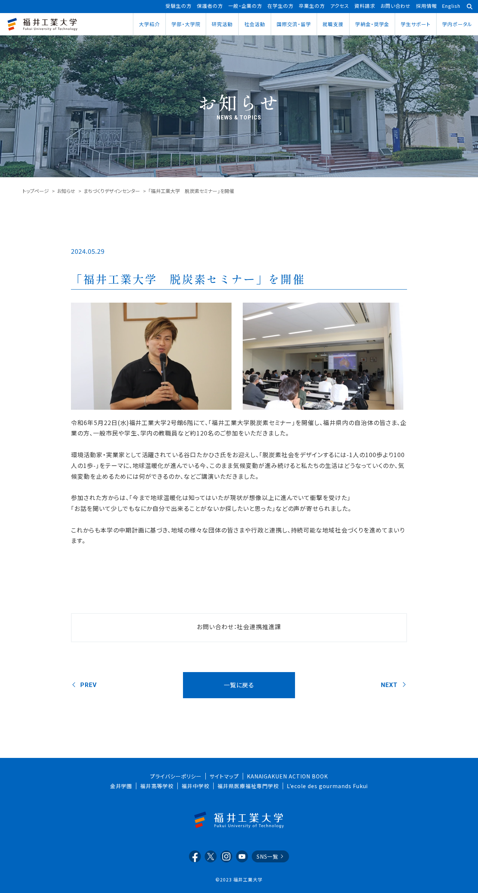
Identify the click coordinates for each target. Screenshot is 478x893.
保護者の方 (210, 5)
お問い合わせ (396, 5)
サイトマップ (224, 776)
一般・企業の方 (245, 5)
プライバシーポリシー (176, 776)
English (451, 5)
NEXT (389, 685)
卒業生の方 (312, 5)
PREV (88, 685)
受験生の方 (178, 5)
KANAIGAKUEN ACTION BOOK (287, 776)
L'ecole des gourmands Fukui (327, 786)
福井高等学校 (157, 786)
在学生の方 (280, 5)
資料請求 (364, 5)
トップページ (35, 190)
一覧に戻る (239, 684)
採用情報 (426, 5)
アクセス (339, 5)
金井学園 (121, 786)
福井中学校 (195, 786)
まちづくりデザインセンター (112, 190)
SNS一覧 (268, 856)
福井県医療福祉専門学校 (248, 786)
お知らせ (66, 190)
